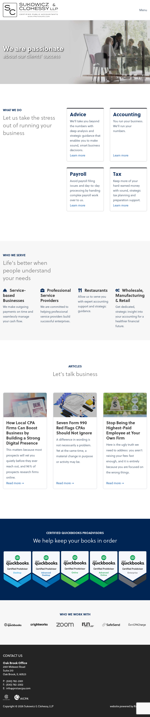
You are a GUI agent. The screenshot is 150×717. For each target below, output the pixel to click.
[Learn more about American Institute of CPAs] (21, 697)
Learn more (85, 155)
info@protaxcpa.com (18, 688)
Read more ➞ (25, 483)
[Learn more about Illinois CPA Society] (6, 697)
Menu (143, 10)
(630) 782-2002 (14, 684)
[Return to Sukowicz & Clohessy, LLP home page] (30, 10)
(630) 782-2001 (14, 681)
